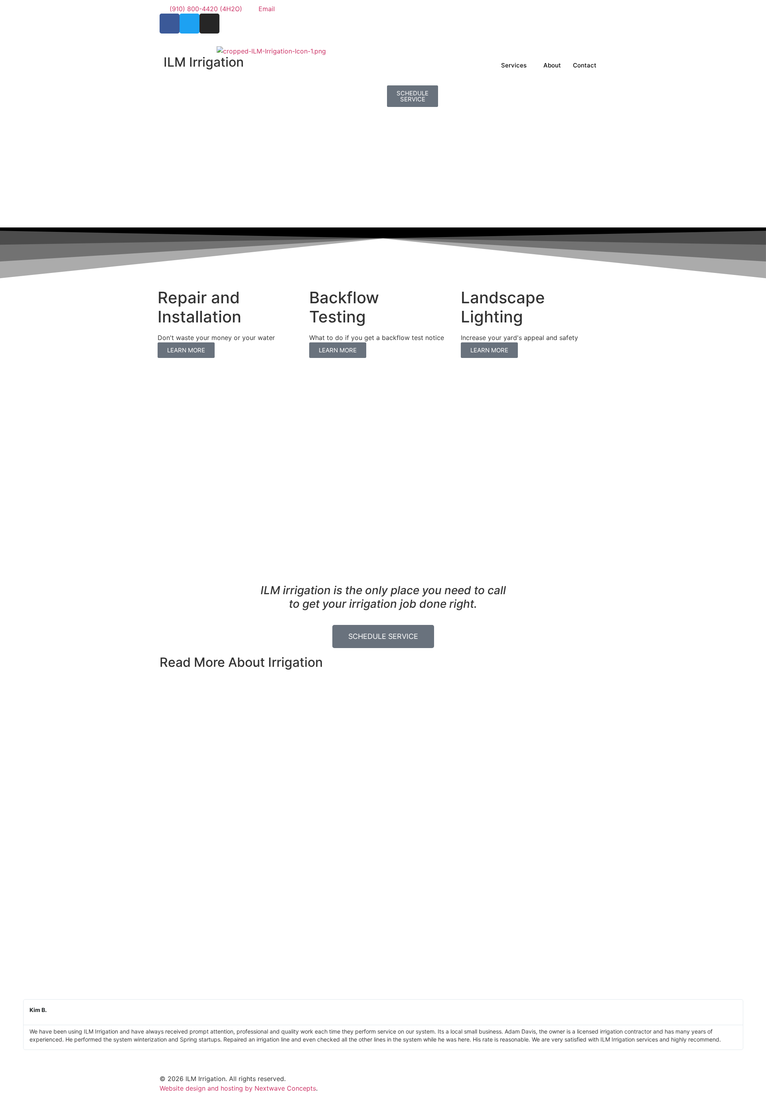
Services (514, 65)
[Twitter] (189, 24)
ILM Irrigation (204, 62)
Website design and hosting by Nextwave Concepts (238, 1088)
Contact (584, 65)
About (552, 65)
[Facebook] (170, 24)
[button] (12, 1025)
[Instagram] (209, 24)
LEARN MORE (186, 350)
